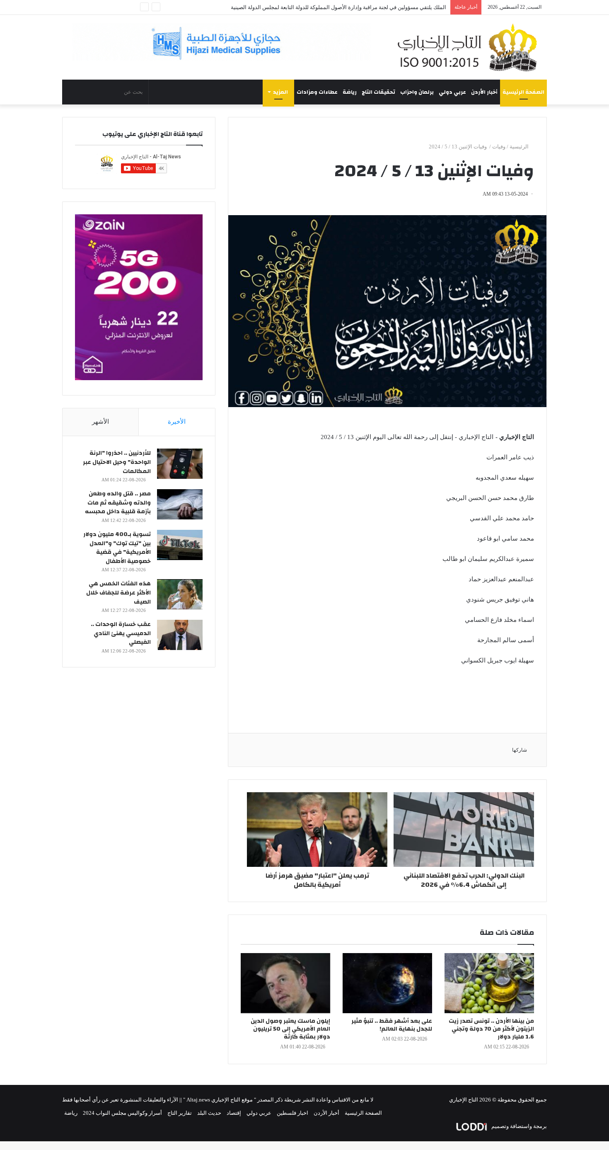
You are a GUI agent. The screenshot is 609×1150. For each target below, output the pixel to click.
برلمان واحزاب (417, 92)
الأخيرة (177, 421)
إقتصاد (234, 1113)
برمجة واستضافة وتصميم (518, 1126)
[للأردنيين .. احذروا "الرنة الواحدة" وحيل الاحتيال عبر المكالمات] (180, 464)
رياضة (350, 92)
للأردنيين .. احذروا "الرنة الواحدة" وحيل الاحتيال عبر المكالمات (117, 462)
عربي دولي (452, 92)
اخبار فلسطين (292, 1113)
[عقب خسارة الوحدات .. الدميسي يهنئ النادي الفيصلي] (180, 635)
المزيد (280, 92)
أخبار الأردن (484, 92)
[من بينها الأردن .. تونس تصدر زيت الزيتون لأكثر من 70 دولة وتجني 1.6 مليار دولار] (489, 983)
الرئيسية (520, 146)
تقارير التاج (179, 1113)
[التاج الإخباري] (470, 47)
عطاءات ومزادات (317, 92)
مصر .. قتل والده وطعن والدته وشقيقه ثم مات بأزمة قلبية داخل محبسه (118, 502)
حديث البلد (209, 1113)
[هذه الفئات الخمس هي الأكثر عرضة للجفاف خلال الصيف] (180, 594)
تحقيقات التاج (378, 92)
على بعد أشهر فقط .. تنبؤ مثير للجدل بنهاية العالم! (391, 1025)
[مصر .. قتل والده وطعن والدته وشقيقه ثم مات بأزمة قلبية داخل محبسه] (180, 504)
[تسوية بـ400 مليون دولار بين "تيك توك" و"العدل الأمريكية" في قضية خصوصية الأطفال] (180, 545)
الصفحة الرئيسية (523, 92)
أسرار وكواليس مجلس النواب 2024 (122, 1113)
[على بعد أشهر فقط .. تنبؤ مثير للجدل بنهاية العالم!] (387, 983)
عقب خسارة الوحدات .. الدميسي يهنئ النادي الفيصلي (121, 633)
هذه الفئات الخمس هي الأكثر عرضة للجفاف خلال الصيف (118, 592)
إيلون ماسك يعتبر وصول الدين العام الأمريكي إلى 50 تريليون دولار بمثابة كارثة (290, 1029)
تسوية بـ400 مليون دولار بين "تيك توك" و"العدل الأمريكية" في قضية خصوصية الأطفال (117, 548)
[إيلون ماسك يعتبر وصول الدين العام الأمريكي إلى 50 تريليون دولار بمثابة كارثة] (285, 983)
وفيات (498, 146)
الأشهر (100, 421)
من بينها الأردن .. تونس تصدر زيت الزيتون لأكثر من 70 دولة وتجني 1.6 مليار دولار (491, 1029)
